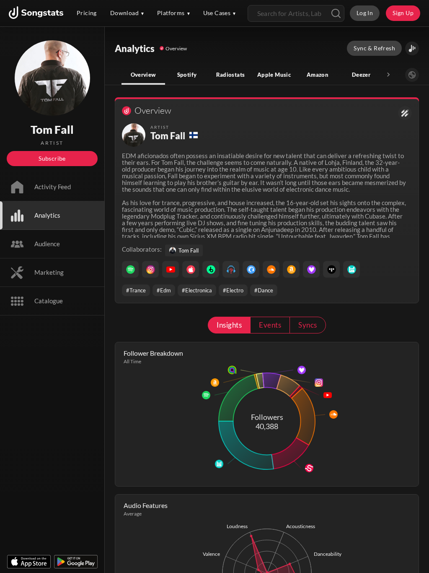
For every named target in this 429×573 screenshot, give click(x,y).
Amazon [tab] (317, 74)
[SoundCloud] (271, 269)
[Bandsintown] (351, 269)
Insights (229, 324)
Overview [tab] (143, 74)
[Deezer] (311, 269)
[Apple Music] (190, 269)
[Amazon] (291, 269)
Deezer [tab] (361, 74)
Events (270, 324)
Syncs (307, 324)
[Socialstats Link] (405, 113)
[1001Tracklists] (230, 269)
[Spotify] (130, 269)
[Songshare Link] (412, 48)
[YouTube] (170, 269)
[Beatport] (210, 269)
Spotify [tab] (187, 74)
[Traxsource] (251, 269)
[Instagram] (150, 269)
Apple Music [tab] (274, 74)
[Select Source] (412, 75)
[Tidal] (331, 269)
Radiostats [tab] (230, 74)
